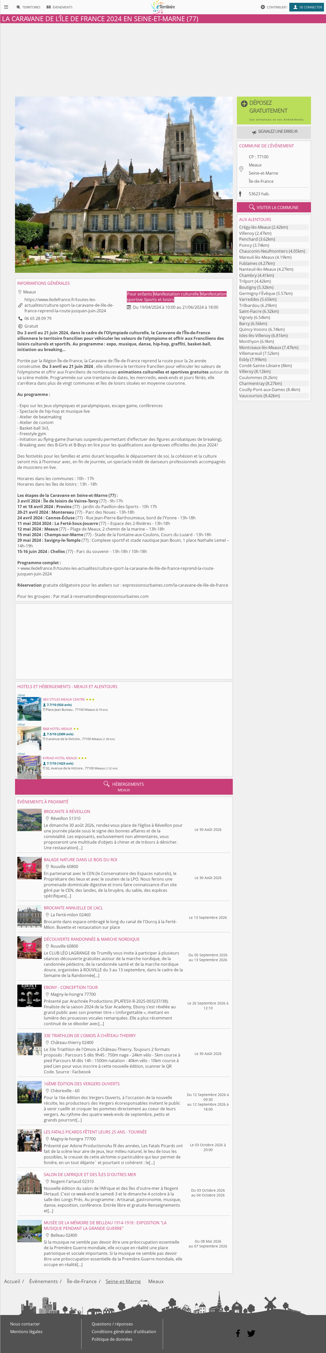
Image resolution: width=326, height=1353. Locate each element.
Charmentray (252, 383)
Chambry (248, 275)
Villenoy (246, 233)
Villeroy (246, 371)
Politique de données (112, 1339)
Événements (43, 1281)
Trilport (246, 281)
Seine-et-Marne (263, 173)
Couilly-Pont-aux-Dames (262, 389)
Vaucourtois (251, 395)
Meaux (255, 165)
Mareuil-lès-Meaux (256, 257)
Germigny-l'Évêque (257, 293)
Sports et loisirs (159, 299)
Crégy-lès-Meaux (255, 227)
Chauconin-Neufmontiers (263, 251)
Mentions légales (26, 1331)
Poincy (245, 245)
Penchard (248, 239)
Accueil (12, 1281)
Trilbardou (249, 305)
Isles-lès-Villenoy (254, 335)
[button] (274, 110)
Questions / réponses (112, 1324)
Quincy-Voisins (253, 329)
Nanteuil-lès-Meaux (257, 269)
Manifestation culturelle (176, 294)
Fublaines (248, 263)
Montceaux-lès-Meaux (260, 347)
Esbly (244, 359)
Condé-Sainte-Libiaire (259, 365)
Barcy (244, 323)
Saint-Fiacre (250, 311)
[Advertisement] (163, 59)
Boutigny (247, 287)
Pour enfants (140, 294)
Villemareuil (250, 353)
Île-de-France (261, 181)
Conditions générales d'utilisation (124, 1331)
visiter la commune (273, 207)
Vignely (246, 317)
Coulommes (250, 377)
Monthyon (249, 341)
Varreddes (249, 299)
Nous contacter (25, 1324)
